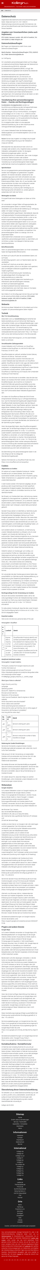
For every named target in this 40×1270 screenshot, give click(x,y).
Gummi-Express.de (20, 1189)
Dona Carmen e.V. (20, 1191)
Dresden (20, 1222)
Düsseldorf (20, 1215)
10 (28, 1260)
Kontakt (20, 1137)
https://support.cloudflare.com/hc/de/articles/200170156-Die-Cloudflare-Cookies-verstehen (25, 653)
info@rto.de (18, 39)
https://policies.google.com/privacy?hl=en (15, 670)
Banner (20, 1144)
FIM (20, 1195)
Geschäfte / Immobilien (20, 1124)
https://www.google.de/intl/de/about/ (14, 795)
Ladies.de (20, 1182)
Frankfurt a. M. (20, 1209)
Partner (20, 1197)
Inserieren (20, 1135)
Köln (20, 1218)
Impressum (20, 1140)
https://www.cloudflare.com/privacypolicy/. (15, 462)
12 (35, 1260)
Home (20, 1117)
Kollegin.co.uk (20, 1156)
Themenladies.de (20, 1184)
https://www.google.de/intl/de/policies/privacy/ (17, 1040)
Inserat (19, 1254)
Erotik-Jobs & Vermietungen (20, 1119)
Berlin (20, 1205)
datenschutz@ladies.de (16, 54)
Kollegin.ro (20, 1175)
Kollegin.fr (20, 1158)
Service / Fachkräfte (20, 1122)
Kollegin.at (20, 1153)
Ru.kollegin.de (20, 1164)
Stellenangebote (6, 1236)
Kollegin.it (20, 1162)
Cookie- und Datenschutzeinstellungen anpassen (20, 1226)
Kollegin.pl (20, 1166)
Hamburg (20, 1207)
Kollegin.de (20, 1151)
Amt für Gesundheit (20, 1193)
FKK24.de (20, 1187)
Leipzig (20, 1220)
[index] (20, 3)
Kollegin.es (20, 1160)
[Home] (3, 10)
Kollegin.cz (20, 1169)
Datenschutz (20, 1142)
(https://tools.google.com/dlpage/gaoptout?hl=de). (18, 889)
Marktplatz (20, 1126)
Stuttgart (20, 1213)
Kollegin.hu (20, 1171)
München (20, 1211)
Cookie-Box (11, 750)
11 (32, 1260)
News (20, 1128)
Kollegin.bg (20, 1173)
